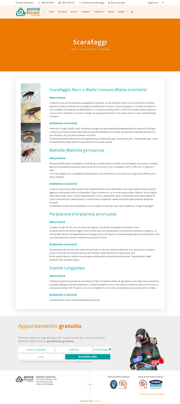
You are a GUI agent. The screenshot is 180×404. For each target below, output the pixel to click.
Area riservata (118, 2)
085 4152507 (47, 2)
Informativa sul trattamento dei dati (61, 362)
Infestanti (98, 11)
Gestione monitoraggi (93, 2)
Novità (111, 11)
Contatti (121, 11)
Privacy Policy (145, 394)
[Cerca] (132, 11)
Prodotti (85, 11)
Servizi (73, 11)
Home (51, 11)
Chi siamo (62, 11)
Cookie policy (158, 394)
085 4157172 (68, 2)
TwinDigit (97, 401)
